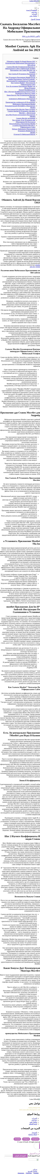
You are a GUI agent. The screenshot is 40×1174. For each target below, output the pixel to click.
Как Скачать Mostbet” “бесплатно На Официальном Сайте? (23, 83)
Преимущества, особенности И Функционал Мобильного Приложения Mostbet (20, 103)
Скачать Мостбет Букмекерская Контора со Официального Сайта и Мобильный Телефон (20, 67)
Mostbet (32, 132)
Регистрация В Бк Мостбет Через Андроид (21, 109)
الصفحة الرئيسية (31, 10)
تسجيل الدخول (35, 19)
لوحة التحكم (33, 1124)
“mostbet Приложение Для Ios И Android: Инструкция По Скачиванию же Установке (21, 80)
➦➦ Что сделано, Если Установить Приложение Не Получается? (23, 121)
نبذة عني (34, 12)
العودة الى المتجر (20, 1156)
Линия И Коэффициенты (27, 90)
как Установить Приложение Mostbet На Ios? (20, 77)
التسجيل (34, 1132)
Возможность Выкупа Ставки (25, 93)
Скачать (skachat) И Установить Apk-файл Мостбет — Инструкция (21, 112)
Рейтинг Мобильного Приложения (23, 129)
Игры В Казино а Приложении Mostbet (22, 124)
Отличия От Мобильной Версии (24, 134)
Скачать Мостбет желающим (25, 118)
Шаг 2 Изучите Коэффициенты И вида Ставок (19, 91)
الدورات (34, 14)
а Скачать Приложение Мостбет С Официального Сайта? (24, 126)
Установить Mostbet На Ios (26, 131)
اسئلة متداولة (32, 1134)
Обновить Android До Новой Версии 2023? (21, 61)
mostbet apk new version (35, 266)
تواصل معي (33, 16)
